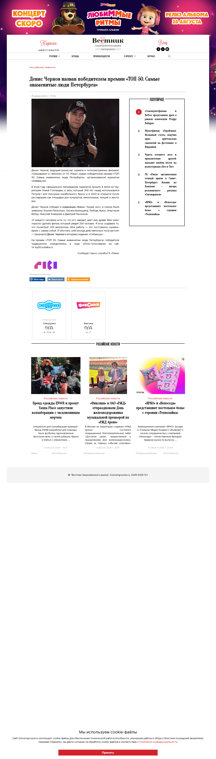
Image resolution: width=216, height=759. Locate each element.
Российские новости (42, 67)
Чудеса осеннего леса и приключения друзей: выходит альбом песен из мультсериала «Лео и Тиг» (160, 160)
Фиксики (88, 323)
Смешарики (49, 323)
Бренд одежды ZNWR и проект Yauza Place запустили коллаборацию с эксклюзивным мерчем (56, 410)
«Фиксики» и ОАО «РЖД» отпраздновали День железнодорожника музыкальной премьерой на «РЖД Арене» (108, 412)
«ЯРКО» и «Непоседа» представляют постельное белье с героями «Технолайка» (160, 208)
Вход (162, 42)
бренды (75, 56)
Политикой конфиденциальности (158, 741)
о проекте (128, 56)
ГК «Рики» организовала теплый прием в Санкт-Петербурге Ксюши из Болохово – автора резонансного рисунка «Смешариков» (160, 184)
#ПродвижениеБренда (40, 274)
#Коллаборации (59, 453)
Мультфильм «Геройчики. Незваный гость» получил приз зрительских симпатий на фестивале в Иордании (160, 138)
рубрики (53, 56)
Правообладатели (101, 56)
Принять (108, 752)
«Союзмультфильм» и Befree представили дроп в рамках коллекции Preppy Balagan (160, 117)
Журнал (151, 56)
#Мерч (34, 453)
